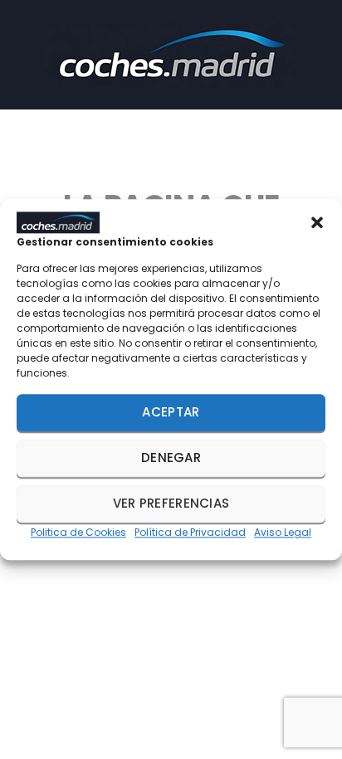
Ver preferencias (171, 504)
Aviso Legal (282, 532)
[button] (317, 222)
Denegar (171, 458)
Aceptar (170, 412)
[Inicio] (171, 53)
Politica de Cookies (78, 532)
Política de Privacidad (190, 532)
